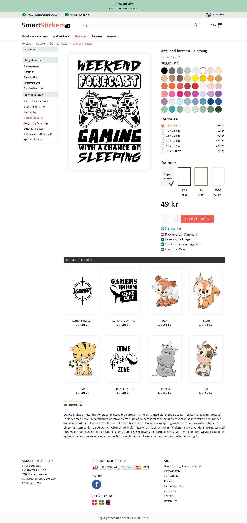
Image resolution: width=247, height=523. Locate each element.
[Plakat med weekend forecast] (109, 111)
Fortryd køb (171, 476)
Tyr (206, 389)
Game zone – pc (123, 389)
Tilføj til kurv (197, 219)
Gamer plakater (82, 43)
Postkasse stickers (34, 36)
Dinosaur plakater (34, 128)
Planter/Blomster (34, 88)
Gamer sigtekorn (82, 320)
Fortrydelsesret (173, 471)
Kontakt (112, 36)
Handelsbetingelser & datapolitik (182, 466)
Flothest (165, 389)
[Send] (196, 25)
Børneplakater (59, 43)
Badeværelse (31, 66)
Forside (26, 43)
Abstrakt (29, 72)
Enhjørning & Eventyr (36, 123)
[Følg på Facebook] (96, 484)
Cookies (168, 481)
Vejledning (170, 491)
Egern (206, 320)
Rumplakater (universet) (38, 134)
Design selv (170, 501)
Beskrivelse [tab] (73, 405)
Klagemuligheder (173, 486)
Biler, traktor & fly (34, 106)
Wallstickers (61, 36)
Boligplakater (32, 60)
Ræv (165, 320)
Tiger (82, 389)
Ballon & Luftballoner (36, 101)
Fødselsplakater (33, 139)
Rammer (98, 36)
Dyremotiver (31, 77)
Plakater (80, 36)
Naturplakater (32, 83)
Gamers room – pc (123, 320)
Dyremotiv (30, 112)
